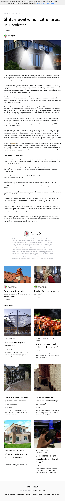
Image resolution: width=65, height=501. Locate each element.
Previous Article (10, 264)
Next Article (56, 264)
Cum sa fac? (51, 339)
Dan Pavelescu (11, 35)
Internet (28, 494)
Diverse (38, 340)
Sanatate (47, 494)
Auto (7, 394)
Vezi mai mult (40, 3)
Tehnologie (20, 494)
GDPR (29, 496)
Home (6, 13)
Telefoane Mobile (41, 452)
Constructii (51, 394)
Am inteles (50, 3)
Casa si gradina (16, 13)
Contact (35, 496)
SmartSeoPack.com (39, 490)
